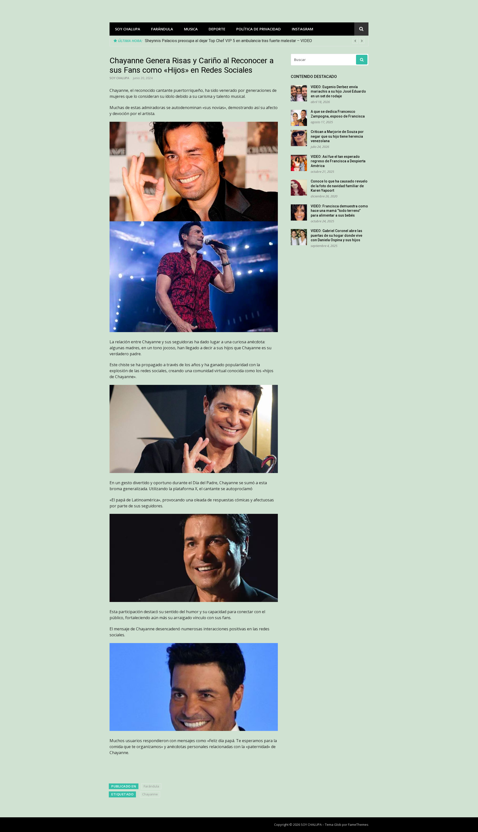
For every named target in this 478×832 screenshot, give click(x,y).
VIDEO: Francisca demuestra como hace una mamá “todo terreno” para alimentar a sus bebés (339, 210)
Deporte (217, 28)
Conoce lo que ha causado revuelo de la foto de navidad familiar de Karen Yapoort (339, 185)
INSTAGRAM (302, 28)
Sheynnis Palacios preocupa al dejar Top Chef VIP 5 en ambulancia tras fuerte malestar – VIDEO (228, 40)
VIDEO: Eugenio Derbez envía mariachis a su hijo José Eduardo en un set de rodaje (338, 91)
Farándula (162, 28)
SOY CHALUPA (127, 28)
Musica (191, 28)
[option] (254, 41)
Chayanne (150, 794)
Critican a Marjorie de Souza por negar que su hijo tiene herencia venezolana (337, 136)
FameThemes (358, 824)
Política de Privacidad (258, 28)
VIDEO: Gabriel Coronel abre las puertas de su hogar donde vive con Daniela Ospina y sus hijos (336, 235)
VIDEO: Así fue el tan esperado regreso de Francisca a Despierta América (338, 161)
